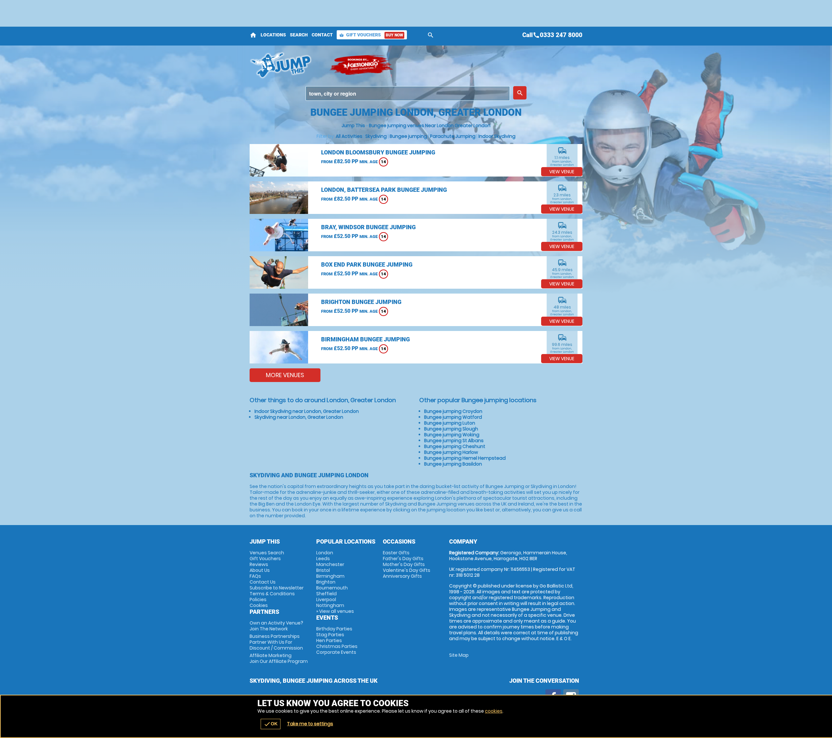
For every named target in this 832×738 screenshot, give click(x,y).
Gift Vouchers (371, 34)
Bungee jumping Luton (449, 423)
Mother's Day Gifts (404, 564)
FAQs (255, 576)
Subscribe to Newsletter (277, 588)
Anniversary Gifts (402, 576)
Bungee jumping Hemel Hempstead (465, 458)
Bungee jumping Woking (451, 434)
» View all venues (335, 611)
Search (299, 34)
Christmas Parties (337, 646)
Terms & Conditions (272, 593)
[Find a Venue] (408, 93)
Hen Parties (329, 640)
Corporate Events (336, 652)
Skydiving (376, 136)
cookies (493, 711)
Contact (322, 34)
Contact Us (263, 582)
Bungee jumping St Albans (454, 440)
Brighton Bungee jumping (361, 301)
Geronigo (361, 65)
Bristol (323, 570)
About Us (260, 570)
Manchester (330, 564)
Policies (258, 599)
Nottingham (330, 605)
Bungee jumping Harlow (451, 452)
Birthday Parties (334, 629)
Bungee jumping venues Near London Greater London (429, 125)
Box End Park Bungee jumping (366, 264)
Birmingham (330, 576)
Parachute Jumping (452, 136)
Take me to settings (310, 723)
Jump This (353, 125)
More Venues (285, 375)
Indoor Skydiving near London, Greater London (306, 411)
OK (271, 724)
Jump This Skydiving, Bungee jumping (286, 65)
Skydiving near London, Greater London (298, 417)
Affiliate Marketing (279, 658)
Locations (273, 34)
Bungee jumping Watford (453, 417)
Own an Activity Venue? (276, 626)
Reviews (259, 564)
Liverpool (326, 599)
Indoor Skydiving (496, 136)
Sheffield (326, 593)
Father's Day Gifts (403, 558)
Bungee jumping (408, 136)
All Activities (349, 136)
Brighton (325, 582)
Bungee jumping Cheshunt (454, 446)
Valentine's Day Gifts (406, 570)
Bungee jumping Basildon (453, 464)
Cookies (259, 605)
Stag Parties (330, 634)
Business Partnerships (276, 642)
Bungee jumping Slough (451, 429)
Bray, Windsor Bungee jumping (368, 227)
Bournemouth (332, 588)
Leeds (323, 558)
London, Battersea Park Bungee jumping (384, 189)
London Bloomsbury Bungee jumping (378, 152)
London (324, 552)
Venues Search (267, 552)
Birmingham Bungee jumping (365, 339)
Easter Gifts (396, 552)
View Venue (561, 171)
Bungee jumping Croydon (453, 411)
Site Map (459, 655)
